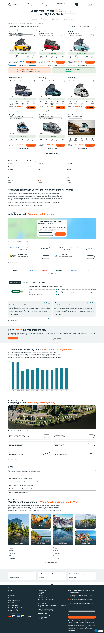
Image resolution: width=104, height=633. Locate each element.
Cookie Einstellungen (13, 605)
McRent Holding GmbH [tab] (15, 282)
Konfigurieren (31, 62)
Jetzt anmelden (82, 617)
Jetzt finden (76, 4)
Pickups (35, 19)
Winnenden (11, 163)
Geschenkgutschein (12, 593)
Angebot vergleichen (23, 65)
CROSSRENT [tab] (42, 282)
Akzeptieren (60, 234)
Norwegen (12, 550)
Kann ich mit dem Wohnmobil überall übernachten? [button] (21, 485)
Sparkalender (57, 19)
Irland (56, 548)
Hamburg (40, 177)
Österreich (57, 553)
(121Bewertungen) (19, 33)
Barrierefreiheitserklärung (14, 600)
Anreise (46, 436)
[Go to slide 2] (52, 273)
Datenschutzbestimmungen (85, 622)
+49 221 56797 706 (42, 599)
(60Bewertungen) (78, 116)
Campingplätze (69, 19)
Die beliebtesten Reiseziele (44, 615)
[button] (22, 44)
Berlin (9, 177)
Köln (39, 180)
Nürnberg (40, 182)
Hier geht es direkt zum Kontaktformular (46, 334)
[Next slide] (55, 273)
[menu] (95, 4)
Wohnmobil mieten (12, 23)
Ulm (68, 172)
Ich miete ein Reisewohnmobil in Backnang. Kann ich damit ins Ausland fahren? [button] (27, 475)
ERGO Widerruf (11, 595)
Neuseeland (13, 555)
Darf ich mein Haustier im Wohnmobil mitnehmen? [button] (21, 478)
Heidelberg (10, 172)
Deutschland (22, 23)
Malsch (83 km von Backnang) (75, 118)
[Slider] (52, 270)
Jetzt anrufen (13, 338)
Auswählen (45, 248)
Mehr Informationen (46, 234)
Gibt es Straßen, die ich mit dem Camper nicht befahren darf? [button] (23, 481)
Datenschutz (11, 602)
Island (11, 548)
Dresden (69, 180)
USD (89, 4)
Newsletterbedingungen (73, 622)
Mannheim (10, 169)
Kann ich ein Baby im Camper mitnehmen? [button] (19, 492)
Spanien (56, 550)
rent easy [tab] (25, 282)
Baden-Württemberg (31, 23)
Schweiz (57, 555)
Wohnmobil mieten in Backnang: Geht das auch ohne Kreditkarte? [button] (24, 471)
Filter (13, 26)
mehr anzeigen (14, 314)
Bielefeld (69, 182)
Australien (12, 558)
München (69, 177)
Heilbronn (40, 172)
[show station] (35, 35)
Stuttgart (40, 169)
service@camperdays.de (47, 609)
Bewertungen (45, 19)
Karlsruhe (69, 169)
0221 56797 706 (42, 597)
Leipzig (9, 182)
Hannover (10, 180)
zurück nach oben (12, 262)
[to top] (52, 585)
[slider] (55, 286)
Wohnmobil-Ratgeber (43, 617)
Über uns (10, 590)
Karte (73, 26)
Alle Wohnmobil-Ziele (52, 562)
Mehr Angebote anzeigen (52, 153)
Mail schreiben (57, 338)
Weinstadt (69, 163)
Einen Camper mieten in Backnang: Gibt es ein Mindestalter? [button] (23, 488)
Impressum (10, 597)
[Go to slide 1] (51, 273)
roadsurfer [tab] (33, 282)
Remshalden (40, 163)
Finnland (57, 558)
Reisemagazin (41, 618)
